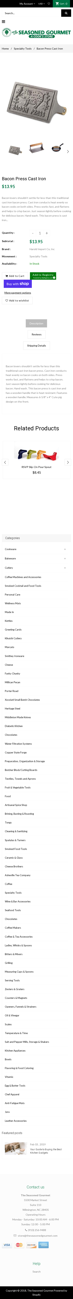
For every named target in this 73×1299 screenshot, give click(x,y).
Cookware (10, 549)
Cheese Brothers (14, 866)
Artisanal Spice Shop (16, 804)
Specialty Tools (23, 48)
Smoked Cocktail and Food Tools (23, 585)
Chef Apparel (12, 1094)
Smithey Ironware (14, 656)
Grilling (9, 962)
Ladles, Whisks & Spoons (18, 945)
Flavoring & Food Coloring (19, 1068)
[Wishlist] (49, 3)
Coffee (8, 883)
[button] (43, 276)
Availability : (9, 263)
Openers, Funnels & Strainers (20, 1006)
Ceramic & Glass (14, 857)
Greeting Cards (13, 629)
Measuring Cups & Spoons (19, 971)
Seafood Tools (13, 910)
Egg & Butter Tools (15, 1085)
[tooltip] (53, 277)
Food (8, 796)
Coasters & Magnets (16, 997)
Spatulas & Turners (15, 840)
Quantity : (8, 232)
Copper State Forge (16, 752)
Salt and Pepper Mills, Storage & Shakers (27, 1041)
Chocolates (11, 734)
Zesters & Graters (14, 989)
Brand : (6, 249)
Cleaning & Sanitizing (16, 831)
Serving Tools (12, 980)
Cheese (9, 664)
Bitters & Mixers (13, 954)
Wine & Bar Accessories (18, 901)
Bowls (8, 1059)
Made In (9, 612)
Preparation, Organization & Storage (25, 761)
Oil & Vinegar (12, 1015)
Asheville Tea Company (18, 875)
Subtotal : (8, 241)
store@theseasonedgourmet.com (37, 1235)
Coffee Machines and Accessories (23, 577)
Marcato (9, 647)
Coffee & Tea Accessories (19, 936)
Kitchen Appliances (15, 1050)
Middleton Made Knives (18, 717)
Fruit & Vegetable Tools (18, 787)
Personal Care (12, 594)
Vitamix (9, 1076)
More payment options (17, 292)
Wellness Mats (13, 603)
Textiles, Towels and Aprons (20, 778)
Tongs (8, 822)
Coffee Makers (13, 927)
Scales (8, 1024)
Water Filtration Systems (18, 743)
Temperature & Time (16, 1033)
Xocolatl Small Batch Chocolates (22, 699)
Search (37, 1271)
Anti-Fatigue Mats (15, 1103)
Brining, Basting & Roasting (19, 813)
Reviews (37, 334)
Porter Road (11, 691)
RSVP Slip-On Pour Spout (36, 467)
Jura (7, 1111)
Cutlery (9, 567)
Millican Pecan (12, 682)
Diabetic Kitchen (14, 726)
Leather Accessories (16, 1120)
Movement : (9, 256)
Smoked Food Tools (16, 848)
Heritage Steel (12, 708)
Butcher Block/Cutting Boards (21, 769)
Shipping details (36, 345)
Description (36, 323)
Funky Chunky (12, 673)
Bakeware (10, 558)
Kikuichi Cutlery (13, 638)
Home (5, 48)
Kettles (9, 620)
